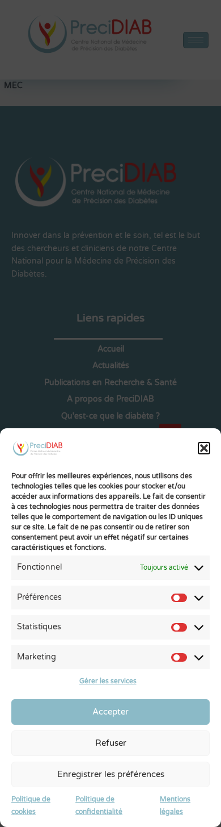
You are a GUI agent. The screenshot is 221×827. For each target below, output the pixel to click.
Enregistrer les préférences (110, 774)
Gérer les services (108, 681)
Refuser (110, 743)
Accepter (110, 712)
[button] (204, 448)
